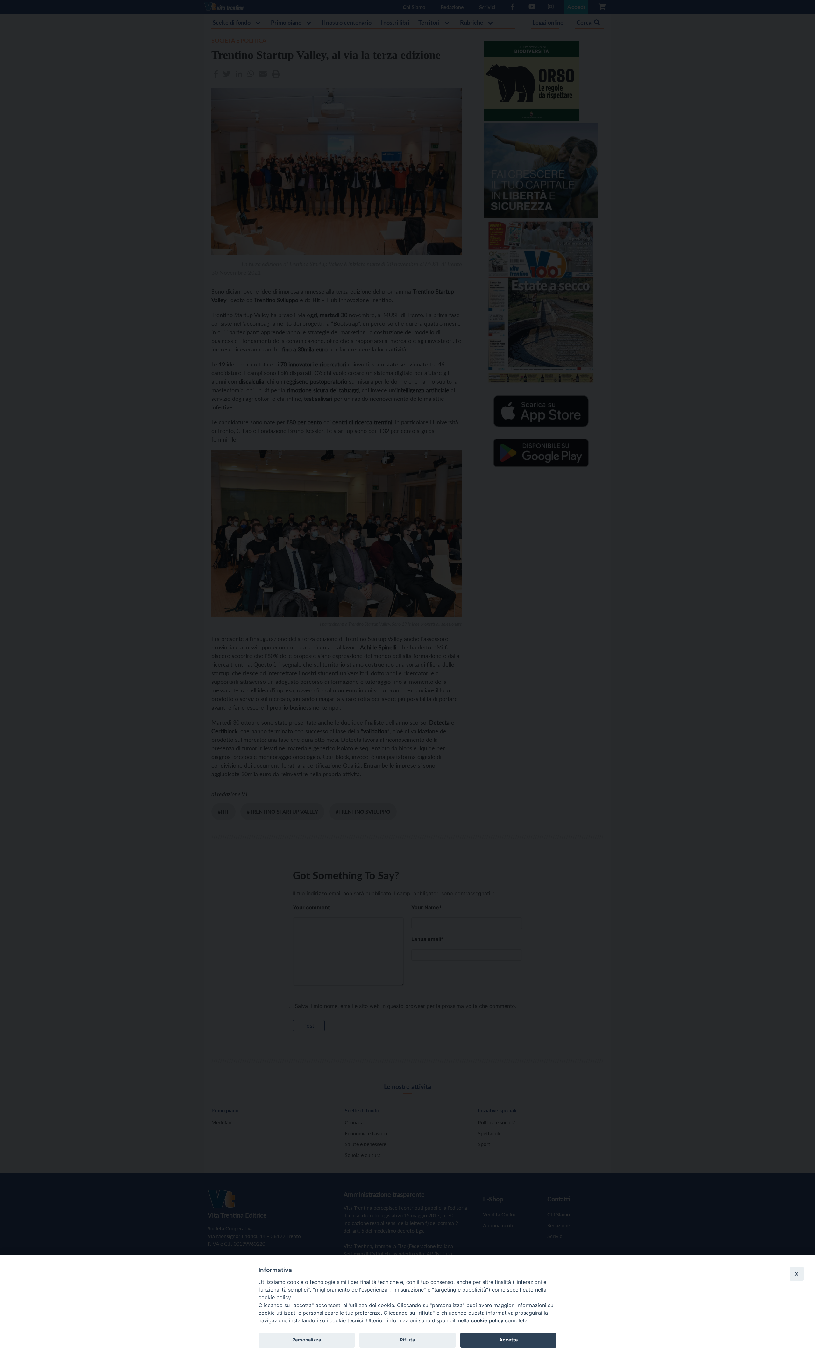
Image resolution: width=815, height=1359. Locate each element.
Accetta (508, 1340)
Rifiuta (407, 1340)
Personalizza (306, 1340)
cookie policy (487, 1320)
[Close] (797, 1274)
